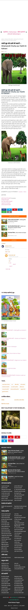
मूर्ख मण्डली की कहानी (5, 546)
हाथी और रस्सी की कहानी (5, 580)
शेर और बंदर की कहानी (5, 576)
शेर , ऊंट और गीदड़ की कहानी (19, 527)
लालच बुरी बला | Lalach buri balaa (8, 368)
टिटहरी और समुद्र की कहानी (6, 539)
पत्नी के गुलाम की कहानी (18, 545)
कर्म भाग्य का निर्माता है (18, 549)
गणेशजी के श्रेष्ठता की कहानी (19, 557)
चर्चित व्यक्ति (17, 384)
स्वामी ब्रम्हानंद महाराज (5, 567)
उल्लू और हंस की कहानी (5, 537)
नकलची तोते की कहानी (18, 582)
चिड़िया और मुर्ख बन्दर (5, 544)
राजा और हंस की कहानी (18, 544)
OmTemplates (15, 597)
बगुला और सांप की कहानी (18, 529)
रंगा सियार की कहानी (17, 519)
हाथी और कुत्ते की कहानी (6, 198)
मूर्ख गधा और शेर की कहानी (5, 532)
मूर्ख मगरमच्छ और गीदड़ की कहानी (7, 500)
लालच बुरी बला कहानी (5, 592)
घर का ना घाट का (4, 550)
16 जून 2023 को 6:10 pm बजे (13, 256)
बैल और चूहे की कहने (17, 493)
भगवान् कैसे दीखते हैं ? (5, 578)
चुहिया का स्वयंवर (4, 548)
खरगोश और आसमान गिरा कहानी (19, 491)
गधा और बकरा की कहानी (5, 495)
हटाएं (9, 251)
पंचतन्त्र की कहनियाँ (5, 389)
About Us (10, 605)
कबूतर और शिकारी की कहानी (19, 523)
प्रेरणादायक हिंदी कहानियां (9, 39)
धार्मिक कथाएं (22, 386)
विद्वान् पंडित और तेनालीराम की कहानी (20, 506)
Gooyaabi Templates (14, 599)
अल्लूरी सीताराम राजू (4, 565)
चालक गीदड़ (16, 514)
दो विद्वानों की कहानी (5, 200)
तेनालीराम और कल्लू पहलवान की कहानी (6, 507)
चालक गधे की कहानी (17, 500)
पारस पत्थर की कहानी (18, 498)
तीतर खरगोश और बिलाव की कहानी (20, 531)
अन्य (12, 384)
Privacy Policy (14, 608)
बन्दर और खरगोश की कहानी (6, 201)
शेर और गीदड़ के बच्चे (4, 528)
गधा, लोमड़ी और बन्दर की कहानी (6, 491)
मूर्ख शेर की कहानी (4, 487)
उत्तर (7, 253)
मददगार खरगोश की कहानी (5, 589)
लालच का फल (3, 541)
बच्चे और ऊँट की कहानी (18, 591)
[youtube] (11, 437)
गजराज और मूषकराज (17, 533)
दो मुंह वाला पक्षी (16, 535)
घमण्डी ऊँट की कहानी (17, 536)
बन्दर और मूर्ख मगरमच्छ (5, 523)
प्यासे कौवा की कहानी (4, 496)
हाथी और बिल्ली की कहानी (5, 583)
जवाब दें (6, 251)
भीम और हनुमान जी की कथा (6, 557)
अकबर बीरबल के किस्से (5, 384)
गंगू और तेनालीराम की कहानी (18, 508)
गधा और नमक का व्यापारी (5, 493)
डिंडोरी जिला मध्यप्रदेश (5, 403)
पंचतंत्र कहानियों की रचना (5, 526)
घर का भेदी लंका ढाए (17, 538)
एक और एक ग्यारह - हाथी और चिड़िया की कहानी (19, 525)
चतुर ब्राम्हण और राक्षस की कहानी (19, 517)
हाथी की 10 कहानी (4, 498)
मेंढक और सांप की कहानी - (5, 530)
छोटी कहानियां (23, 384)
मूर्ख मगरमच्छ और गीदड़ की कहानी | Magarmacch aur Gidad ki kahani (16, 470)
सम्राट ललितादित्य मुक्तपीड (6, 568)
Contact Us (16, 605)
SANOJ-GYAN (8, 246)
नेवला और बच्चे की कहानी (5, 517)
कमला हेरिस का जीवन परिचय (19, 400)
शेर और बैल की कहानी (18, 515)
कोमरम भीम (16, 563)
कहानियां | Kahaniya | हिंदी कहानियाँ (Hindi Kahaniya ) (14, 33)
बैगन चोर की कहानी (4, 591)
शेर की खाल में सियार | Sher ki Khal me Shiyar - (17, 233)
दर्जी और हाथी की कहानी (6, 204)
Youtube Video (22, 191)
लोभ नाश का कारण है (17, 547)
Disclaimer (21, 605)
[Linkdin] (24, 437)
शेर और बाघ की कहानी (18, 487)
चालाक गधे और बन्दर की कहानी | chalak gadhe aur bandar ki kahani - (17, 220)
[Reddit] (17, 440)
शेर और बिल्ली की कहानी (18, 583)
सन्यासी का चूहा (16, 542)
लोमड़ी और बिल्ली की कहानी (19, 587)
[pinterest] (17, 437)
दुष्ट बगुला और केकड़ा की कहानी (6, 519)
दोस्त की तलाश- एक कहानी (5, 585)
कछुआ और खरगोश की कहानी (19, 495)
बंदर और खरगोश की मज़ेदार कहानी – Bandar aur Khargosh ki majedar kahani (17, 226)
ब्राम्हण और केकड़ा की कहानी (6, 533)
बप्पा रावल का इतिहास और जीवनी (19, 567)
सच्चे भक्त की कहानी (4, 582)
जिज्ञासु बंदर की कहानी (18, 576)
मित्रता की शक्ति (4, 521)
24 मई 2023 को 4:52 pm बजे (9, 247)
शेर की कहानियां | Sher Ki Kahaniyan (9, 346)
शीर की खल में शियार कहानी (18, 592)
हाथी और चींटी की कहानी (18, 486)
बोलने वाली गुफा (17, 521)
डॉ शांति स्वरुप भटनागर (5, 563)
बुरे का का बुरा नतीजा (4, 551)
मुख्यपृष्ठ (2, 39)
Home (5, 605)
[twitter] (4, 440)
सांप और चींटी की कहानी (18, 578)
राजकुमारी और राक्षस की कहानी (6, 535)
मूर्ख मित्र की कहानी (4, 542)
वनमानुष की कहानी (4, 587)
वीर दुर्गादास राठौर (17, 565)
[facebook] (4, 437)
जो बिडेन (2, 400)
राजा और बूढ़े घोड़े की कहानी (19, 580)
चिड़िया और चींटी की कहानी (18, 589)
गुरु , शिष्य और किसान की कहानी (19, 489)
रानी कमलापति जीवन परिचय (19, 568)
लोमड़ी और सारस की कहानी (6, 489)
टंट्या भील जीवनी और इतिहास (6, 570)
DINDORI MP (12, 255)
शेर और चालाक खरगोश (5, 524)
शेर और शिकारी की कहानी (18, 585)
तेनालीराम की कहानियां (5, 386)
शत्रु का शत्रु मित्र (17, 540)
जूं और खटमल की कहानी (18, 551)
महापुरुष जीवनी (23, 389)
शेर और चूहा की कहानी (18, 496)
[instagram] (11, 440)
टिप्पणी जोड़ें (8, 269)
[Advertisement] (14, 15)
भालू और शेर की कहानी (5, 203)
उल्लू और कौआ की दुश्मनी (5, 515)
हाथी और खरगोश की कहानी (6, 514)
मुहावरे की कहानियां (5, 391)
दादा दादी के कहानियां (14, 386)
